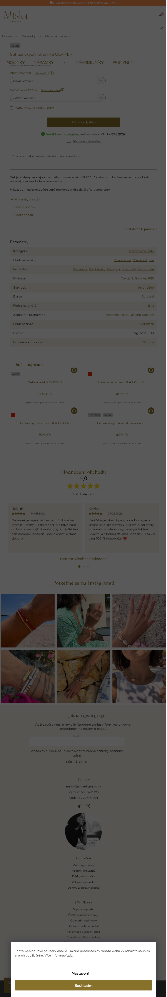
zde (69, 955)
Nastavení (80, 973)
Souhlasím (84, 985)
